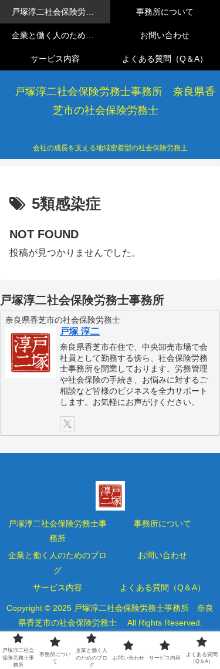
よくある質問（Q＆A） (162, 587)
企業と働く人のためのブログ (57, 562)
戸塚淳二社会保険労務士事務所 (57, 531)
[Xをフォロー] (67, 423)
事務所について (162, 523)
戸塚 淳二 (80, 331)
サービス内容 (57, 587)
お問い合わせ (162, 555)
